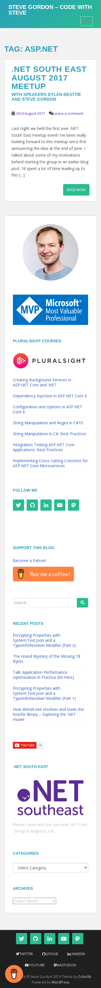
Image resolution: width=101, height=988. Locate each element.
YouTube (37, 965)
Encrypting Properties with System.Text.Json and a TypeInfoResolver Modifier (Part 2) (44, 640)
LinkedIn (77, 954)
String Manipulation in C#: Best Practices (49, 433)
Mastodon (66, 965)
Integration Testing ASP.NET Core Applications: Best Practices (43, 447)
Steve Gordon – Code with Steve (50, 9)
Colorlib (84, 976)
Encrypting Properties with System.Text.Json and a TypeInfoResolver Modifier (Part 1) (44, 693)
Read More (76, 189)
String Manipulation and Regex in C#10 (48, 422)
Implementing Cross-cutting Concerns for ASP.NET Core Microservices (50, 463)
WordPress (60, 982)
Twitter (26, 954)
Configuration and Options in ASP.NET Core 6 (47, 409)
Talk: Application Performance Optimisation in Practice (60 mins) (43, 675)
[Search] (82, 603)
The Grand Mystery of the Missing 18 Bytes (46, 659)
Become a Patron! (29, 560)
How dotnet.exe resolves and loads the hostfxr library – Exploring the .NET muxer (48, 714)
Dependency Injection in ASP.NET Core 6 (50, 395)
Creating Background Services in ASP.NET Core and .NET (42, 382)
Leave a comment (68, 113)
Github (51, 954)
